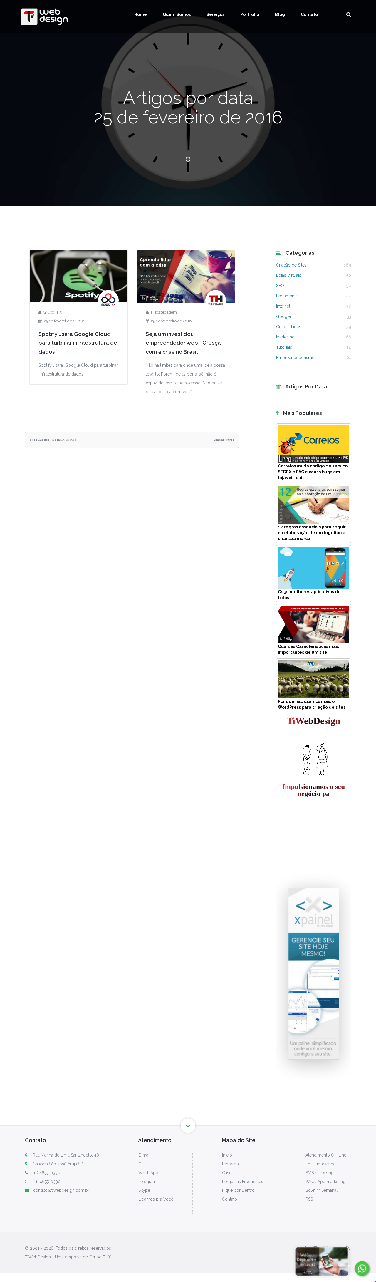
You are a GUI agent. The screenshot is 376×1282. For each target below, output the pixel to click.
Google (283, 316)
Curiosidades (288, 326)
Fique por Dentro (238, 1190)
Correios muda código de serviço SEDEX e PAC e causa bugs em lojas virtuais (313, 472)
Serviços (215, 14)
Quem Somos (177, 14)
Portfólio (249, 14)
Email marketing (321, 1164)
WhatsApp (148, 1172)
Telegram (147, 1181)
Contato (309, 14)
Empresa (230, 1164)
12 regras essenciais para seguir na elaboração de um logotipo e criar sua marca (312, 532)
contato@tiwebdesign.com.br (61, 1190)
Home (140, 14)
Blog (280, 14)
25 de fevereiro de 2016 (64, 321)
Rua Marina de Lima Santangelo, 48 (65, 1155)
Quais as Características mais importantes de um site (308, 649)
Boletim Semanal (322, 1190)
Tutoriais (284, 347)
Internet (283, 306)
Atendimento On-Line (326, 1155)
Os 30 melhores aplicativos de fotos (309, 594)
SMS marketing (320, 1172)
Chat (142, 1164)
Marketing (285, 337)
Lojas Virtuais (288, 275)
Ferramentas (288, 296)
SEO (280, 285)
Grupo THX (52, 312)
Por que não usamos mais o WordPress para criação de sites (311, 704)
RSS (309, 1199)
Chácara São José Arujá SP (57, 1164)
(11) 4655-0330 (46, 1172)
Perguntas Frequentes (242, 1181)
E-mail (144, 1155)
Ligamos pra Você (155, 1199)
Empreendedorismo (295, 357)
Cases (228, 1172)
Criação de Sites (291, 265)
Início (227, 1155)
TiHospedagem (163, 312)
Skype (144, 1190)
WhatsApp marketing (325, 1181)
